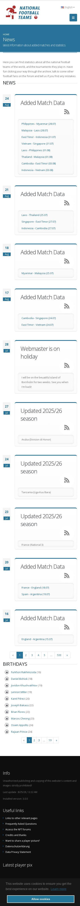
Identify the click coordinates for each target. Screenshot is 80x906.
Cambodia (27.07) (45, 228)
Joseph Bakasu (20, 705)
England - (27, 639)
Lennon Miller (19, 692)
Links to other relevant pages (21, 818)
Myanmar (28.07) (46, 123)
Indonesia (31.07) (46, 137)
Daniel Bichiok (19, 679)
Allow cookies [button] (40, 899)
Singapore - (29, 221)
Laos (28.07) (41, 130)
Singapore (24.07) (46, 318)
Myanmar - (28, 273)
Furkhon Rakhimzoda (23, 672)
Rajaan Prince (19, 731)
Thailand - (28, 157)
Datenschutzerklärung (17, 846)
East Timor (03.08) (46, 163)
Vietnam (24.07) (44, 324)
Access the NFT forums (18, 829)
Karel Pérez (18, 698)
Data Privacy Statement (18, 851)
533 (59, 655)
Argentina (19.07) (40, 594)
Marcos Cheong (20, 718)
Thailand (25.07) (38, 215)
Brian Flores (18, 712)
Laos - (25, 150)
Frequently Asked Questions (21, 823)
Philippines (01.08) (39, 150)
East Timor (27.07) (46, 221)
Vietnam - (27, 143)
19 (50, 740)
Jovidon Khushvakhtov (24, 685)
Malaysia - (28, 130)
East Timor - (29, 137)
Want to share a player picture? (22, 840)
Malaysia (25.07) (44, 273)
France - (26, 587)
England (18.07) (40, 587)
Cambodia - (29, 163)
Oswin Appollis (19, 725)
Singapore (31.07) (43, 143)
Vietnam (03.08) (44, 170)
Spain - (26, 594)
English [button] (68, 7)
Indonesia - (28, 170)
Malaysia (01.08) (43, 157)
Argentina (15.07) (42, 639)
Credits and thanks (15, 835)
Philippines (28, 123)
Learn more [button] (58, 889)
